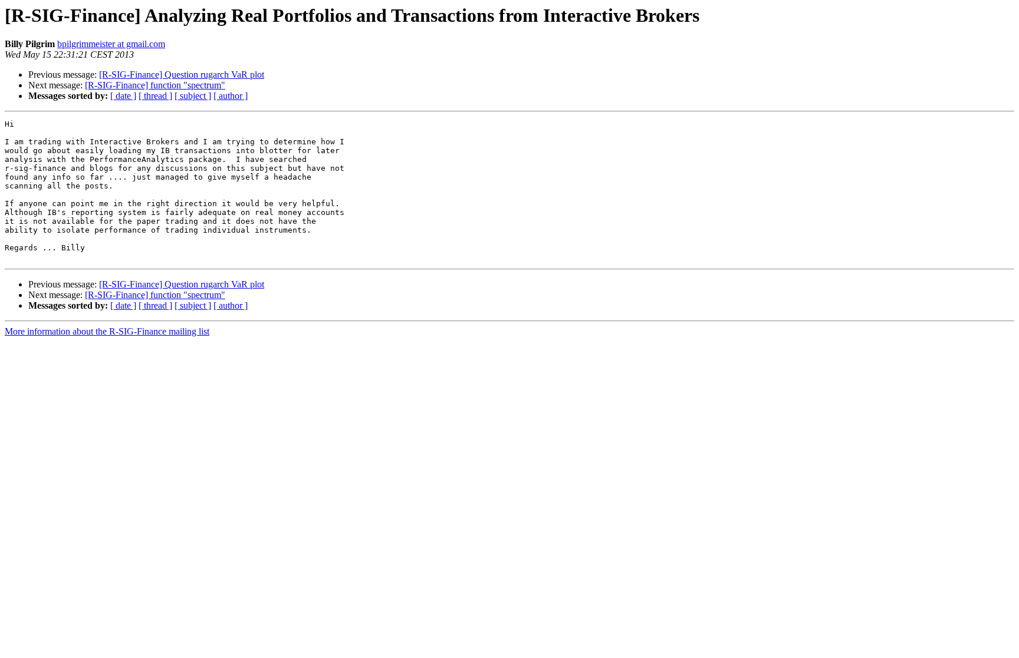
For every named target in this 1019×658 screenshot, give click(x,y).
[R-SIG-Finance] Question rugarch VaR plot (181, 75)
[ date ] (123, 96)
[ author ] (230, 96)
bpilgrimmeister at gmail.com (111, 44)
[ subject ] (193, 96)
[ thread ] (155, 96)
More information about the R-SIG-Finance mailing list (107, 331)
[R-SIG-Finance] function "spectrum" (155, 85)
